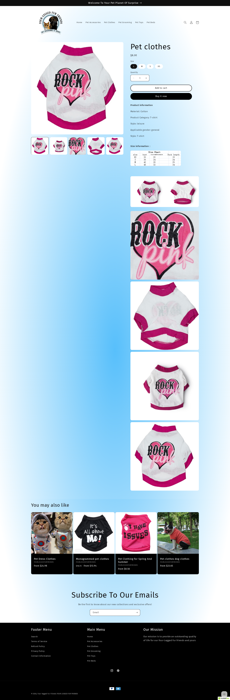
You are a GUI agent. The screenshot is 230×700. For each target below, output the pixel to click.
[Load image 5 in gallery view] (114, 146)
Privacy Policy (38, 651)
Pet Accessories (94, 641)
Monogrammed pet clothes (92, 558)
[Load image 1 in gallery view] (39, 146)
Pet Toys (91, 656)
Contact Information (41, 656)
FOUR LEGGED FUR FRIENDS (67, 694)
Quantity (134, 72)
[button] (185, 22)
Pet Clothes (92, 646)
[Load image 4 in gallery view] (96, 146)
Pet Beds (91, 661)
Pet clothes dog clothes (174, 558)
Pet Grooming (94, 651)
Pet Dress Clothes (45, 558)
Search (34, 636)
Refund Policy (38, 646)
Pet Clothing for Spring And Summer (135, 560)
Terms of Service (39, 641)
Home (90, 636)
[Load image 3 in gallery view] (77, 146)
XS (159, 66)
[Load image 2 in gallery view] (58, 146)
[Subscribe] (137, 612)
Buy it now (161, 96)
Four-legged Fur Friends (47, 694)
